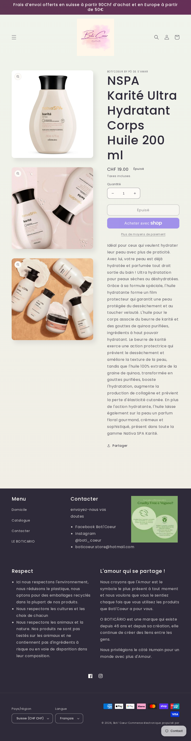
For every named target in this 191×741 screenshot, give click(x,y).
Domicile (19, 509)
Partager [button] (120, 445)
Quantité (114, 184)
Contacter (21, 531)
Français (67, 718)
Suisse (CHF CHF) (30, 718)
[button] (14, 37)
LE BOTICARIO (23, 541)
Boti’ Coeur (120, 723)
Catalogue (21, 520)
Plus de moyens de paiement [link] (143, 234)
